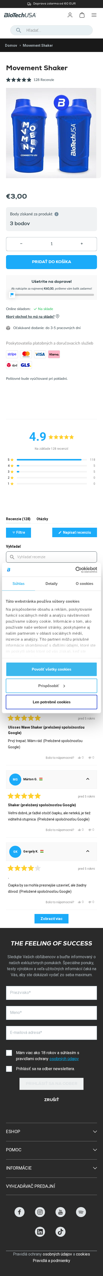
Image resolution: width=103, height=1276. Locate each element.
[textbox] (51, 557)
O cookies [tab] (85, 583)
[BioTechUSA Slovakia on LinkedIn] (40, 1235)
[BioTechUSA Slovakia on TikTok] (61, 1235)
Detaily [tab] (52, 583)
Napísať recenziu (79, 533)
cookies (83, 1254)
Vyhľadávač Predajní (30, 1186)
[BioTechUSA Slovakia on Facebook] (19, 1216)
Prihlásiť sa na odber (52, 1084)
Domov (11, 45)
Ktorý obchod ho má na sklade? (30, 316)
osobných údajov (64, 1058)
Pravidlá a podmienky (51, 1260)
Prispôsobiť (48, 685)
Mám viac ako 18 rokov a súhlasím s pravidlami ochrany (47, 1055)
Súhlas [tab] (18, 583)
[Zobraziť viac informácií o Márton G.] (88, 780)
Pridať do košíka (51, 262)
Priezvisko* (20, 992)
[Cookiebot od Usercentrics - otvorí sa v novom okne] (75, 569)
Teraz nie (57, 30)
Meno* (16, 1012)
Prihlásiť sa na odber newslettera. (45, 1068)
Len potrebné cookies (51, 702)
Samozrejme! (84, 30)
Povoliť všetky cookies (51, 669)
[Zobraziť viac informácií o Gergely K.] (88, 852)
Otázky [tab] (42, 520)
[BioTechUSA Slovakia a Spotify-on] (81, 1216)
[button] (30, 82)
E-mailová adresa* (26, 1032)
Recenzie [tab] (18, 520)
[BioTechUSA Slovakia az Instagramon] (40, 1216)
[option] (51, 133)
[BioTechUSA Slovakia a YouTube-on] (61, 1216)
